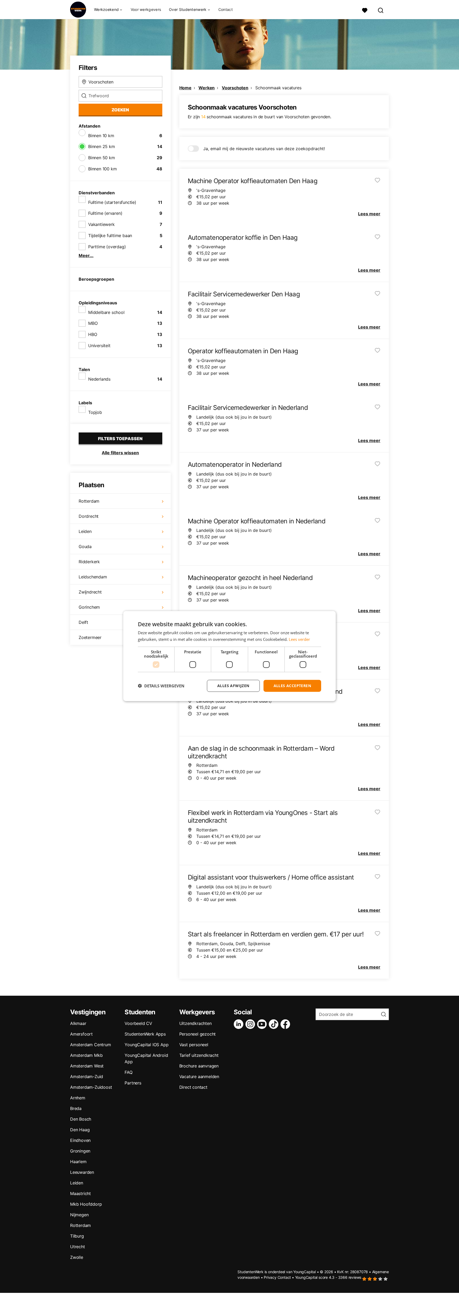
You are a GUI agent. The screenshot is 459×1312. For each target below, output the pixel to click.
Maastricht (80, 1193)
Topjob (95, 412)
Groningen (80, 1151)
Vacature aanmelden (199, 1076)
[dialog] (229, 656)
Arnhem (77, 1097)
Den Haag (80, 1129)
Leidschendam (93, 576)
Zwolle (76, 1257)
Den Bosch (80, 1119)
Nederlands (99, 379)
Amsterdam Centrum (90, 1044)
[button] (161, 685)
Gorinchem (89, 607)
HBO (92, 334)
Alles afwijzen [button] (233, 685)
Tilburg (77, 1236)
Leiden (85, 531)
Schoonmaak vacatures (278, 87)
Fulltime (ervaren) (105, 213)
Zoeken (120, 109)
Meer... (86, 255)
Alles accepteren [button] (292, 685)
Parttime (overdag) (107, 246)
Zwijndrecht (90, 592)
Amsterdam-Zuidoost (91, 1087)
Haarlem (78, 1161)
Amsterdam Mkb (86, 1055)
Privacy (270, 1277)
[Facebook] (286, 1024)
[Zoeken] (381, 9)
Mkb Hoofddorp (86, 1204)
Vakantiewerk (101, 224)
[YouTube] (263, 1024)
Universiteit (99, 345)
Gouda (85, 546)
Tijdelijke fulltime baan (110, 235)
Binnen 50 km (101, 157)
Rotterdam (89, 501)
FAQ (128, 1072)
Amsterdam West (87, 1066)
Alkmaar (78, 1023)
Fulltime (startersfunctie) (112, 202)
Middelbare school (106, 312)
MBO (92, 323)
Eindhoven (80, 1140)
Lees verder (299, 639)
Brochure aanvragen (199, 1066)
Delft (83, 622)
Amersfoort (81, 1034)
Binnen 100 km (102, 168)
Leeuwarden (82, 1172)
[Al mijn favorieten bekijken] (364, 9)
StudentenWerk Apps (145, 1034)
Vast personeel (193, 1044)
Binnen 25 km (101, 146)
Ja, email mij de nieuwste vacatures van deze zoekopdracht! (264, 148)
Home (185, 87)
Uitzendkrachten (195, 1023)
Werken (206, 87)
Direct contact (193, 1087)
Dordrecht (89, 516)
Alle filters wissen (120, 452)
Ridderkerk (89, 561)
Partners (133, 1083)
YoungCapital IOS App (146, 1044)
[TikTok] (274, 1024)
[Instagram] (251, 1024)
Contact (225, 9)
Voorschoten (235, 87)
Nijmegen (79, 1214)
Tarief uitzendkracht (199, 1055)
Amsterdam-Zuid (86, 1076)
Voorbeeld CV (138, 1023)
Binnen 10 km (101, 135)
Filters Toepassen (120, 438)
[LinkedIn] (239, 1024)
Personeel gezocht (197, 1034)
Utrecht (77, 1246)
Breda (76, 1108)
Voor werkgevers (146, 9)
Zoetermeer (90, 637)
